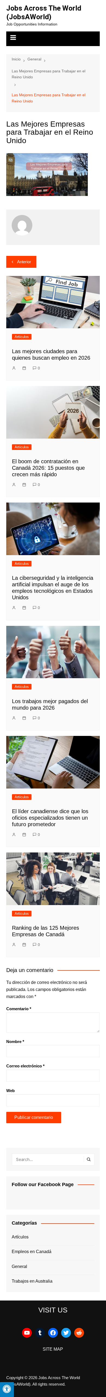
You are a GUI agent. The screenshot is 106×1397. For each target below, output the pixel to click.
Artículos (22, 337)
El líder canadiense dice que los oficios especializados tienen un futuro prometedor (50, 817)
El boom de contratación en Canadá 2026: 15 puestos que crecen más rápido (48, 467)
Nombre (15, 1041)
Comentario (18, 1008)
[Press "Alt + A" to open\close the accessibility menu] (7, 1389)
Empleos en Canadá (31, 1251)
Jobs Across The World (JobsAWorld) (43, 12)
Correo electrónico (25, 1066)
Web (10, 1090)
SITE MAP (53, 1349)
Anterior (24, 261)
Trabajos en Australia (32, 1281)
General (19, 1266)
